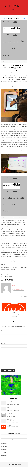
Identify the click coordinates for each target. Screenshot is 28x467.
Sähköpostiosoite (5, 337)
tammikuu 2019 (4, 446)
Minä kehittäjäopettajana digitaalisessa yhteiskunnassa (13, 403)
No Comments (24, 296)
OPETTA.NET (14, 6)
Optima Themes (18, 464)
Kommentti (3, 350)
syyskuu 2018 (4, 455)
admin (14, 286)
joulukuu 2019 (4, 443)
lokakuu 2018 (4, 452)
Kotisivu (3, 343)
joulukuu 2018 (4, 449)
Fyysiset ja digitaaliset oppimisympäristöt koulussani (13, 409)
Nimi (2, 330)
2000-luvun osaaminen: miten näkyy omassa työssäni (12, 415)
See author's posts (18, 289)
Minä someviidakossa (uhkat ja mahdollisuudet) (12, 427)
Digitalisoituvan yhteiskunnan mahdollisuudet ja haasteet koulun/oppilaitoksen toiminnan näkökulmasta (12, 421)
